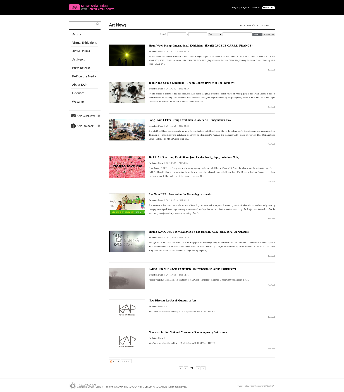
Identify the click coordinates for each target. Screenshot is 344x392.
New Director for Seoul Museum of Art (172, 300)
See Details (271, 70)
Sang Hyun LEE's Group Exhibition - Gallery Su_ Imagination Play (190, 119)
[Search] (257, 34)
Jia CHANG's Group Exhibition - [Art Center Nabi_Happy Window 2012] (194, 157)
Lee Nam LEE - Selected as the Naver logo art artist (180, 194)
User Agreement (257, 386)
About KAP (270, 386)
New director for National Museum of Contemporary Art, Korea (188, 332)
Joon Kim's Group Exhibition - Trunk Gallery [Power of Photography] (192, 82)
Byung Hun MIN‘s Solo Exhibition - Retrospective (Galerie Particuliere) (192, 268)
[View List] (268, 34)
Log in (235, 7)
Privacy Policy (243, 386)
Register (245, 7)
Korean (256, 7)
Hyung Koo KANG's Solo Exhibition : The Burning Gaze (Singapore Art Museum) (199, 231)
